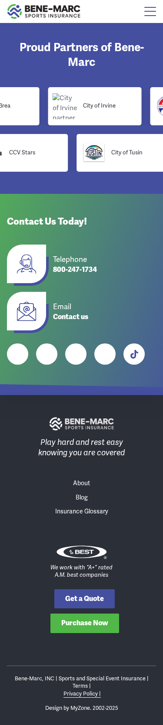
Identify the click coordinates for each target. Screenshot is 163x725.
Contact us (70, 317)
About (81, 483)
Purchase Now (84, 622)
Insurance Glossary (81, 511)
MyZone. (80, 708)
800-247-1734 (75, 270)
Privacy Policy (81, 693)
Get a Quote (84, 598)
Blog (82, 497)
